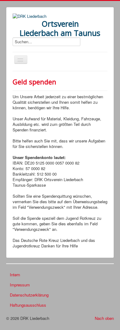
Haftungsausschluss (28, 305)
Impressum (20, 285)
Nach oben (104, 318)
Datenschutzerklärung (29, 295)
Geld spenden (34, 81)
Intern (15, 275)
